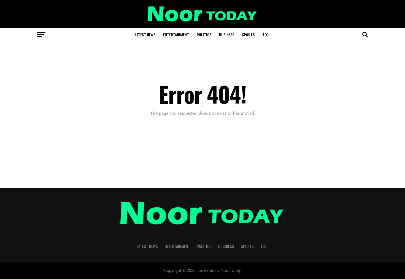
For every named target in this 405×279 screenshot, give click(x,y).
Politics (204, 34)
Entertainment (176, 34)
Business (226, 34)
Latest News (145, 34)
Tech (266, 34)
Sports (248, 34)
